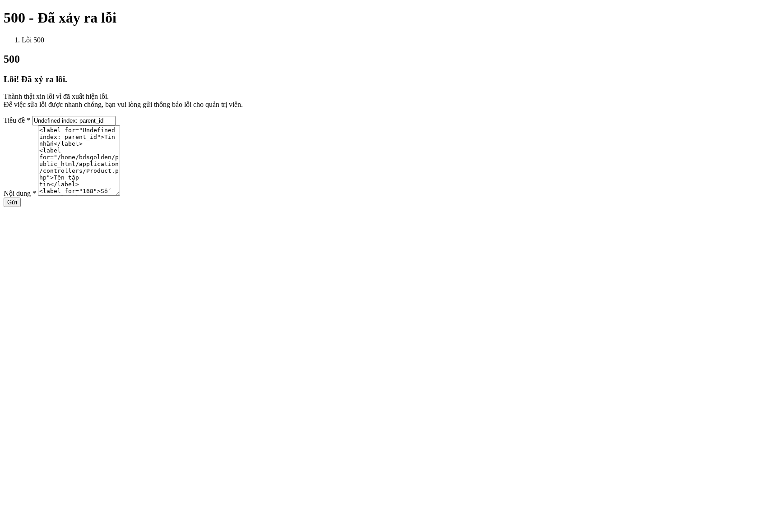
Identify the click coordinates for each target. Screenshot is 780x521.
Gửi (12, 202)
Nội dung (20, 193)
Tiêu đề (17, 120)
